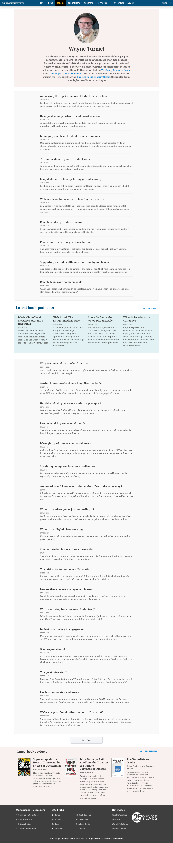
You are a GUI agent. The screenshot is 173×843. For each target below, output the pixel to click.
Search (82, 829)
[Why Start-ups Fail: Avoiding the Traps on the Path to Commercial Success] (72, 779)
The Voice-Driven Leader (138, 761)
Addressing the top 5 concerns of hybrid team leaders (73, 96)
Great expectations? (52, 649)
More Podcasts (150, 308)
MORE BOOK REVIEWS (148, 751)
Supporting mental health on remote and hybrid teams (74, 262)
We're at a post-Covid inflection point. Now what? (71, 712)
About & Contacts (26, 819)
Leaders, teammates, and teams (59, 692)
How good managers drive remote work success (70, 116)
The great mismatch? (53, 672)
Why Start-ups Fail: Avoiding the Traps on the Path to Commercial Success (94, 764)
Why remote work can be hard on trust (64, 363)
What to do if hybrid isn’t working (61, 529)
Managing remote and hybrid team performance (70, 136)
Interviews (119, 3)
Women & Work (119, 829)
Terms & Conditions (27, 829)
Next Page (86, 740)
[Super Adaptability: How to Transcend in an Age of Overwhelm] (25, 774)
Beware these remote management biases (66, 589)
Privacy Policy (24, 824)
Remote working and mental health (62, 423)
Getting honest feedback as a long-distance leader (71, 383)
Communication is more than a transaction (67, 549)
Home (42, 3)
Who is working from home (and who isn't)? (67, 609)
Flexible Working (119, 815)
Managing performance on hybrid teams (65, 443)
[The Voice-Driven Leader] (119, 776)
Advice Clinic (84, 824)
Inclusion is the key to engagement (62, 629)
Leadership (117, 819)
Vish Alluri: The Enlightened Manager (67, 319)
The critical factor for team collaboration (65, 569)
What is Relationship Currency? (136, 319)
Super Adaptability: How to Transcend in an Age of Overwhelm (47, 762)
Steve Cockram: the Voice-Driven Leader (101, 319)
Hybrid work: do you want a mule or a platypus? (70, 403)
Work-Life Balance (120, 824)
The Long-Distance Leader (116, 70)
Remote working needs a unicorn (61, 222)
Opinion (60, 3)
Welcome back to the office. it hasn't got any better (72, 199)
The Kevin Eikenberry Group (93, 76)
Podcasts (88, 3)
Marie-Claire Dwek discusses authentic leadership (30, 320)
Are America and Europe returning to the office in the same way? (81, 486)
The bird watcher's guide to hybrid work (65, 159)
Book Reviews (74, 3)
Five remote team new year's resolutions (65, 242)
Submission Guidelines (28, 815)
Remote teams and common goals (61, 282)
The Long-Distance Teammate (65, 73)
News (50, 3)
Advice (131, 3)
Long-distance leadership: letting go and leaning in (72, 179)
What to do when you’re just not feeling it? (67, 509)
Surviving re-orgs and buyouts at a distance (67, 466)
